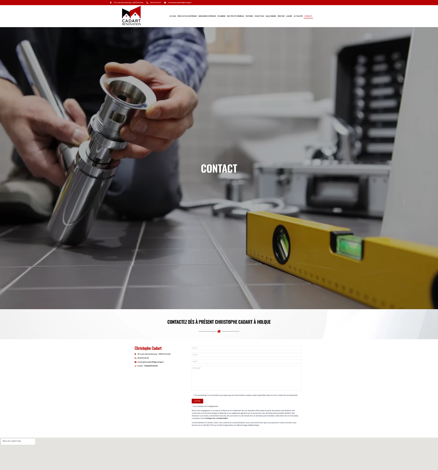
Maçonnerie (271, 16)
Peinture (281, 16)
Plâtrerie (249, 16)
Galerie (289, 16)
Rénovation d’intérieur (187, 16)
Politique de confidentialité (216, 418)
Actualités (298, 16)
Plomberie (221, 16)
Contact (308, 16)
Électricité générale (235, 16)
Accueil (172, 16)
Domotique (259, 16)
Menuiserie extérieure (207, 16)
